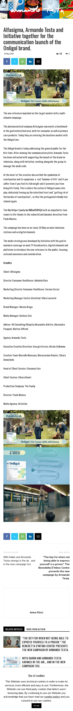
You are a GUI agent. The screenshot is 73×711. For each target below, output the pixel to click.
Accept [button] (36, 706)
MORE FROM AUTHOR (35, 629)
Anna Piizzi (36, 612)
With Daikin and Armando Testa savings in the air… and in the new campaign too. (19, 561)
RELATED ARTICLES (13, 629)
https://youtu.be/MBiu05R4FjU (27, 210)
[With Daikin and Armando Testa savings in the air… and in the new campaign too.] (11, 662)
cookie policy (52, 696)
